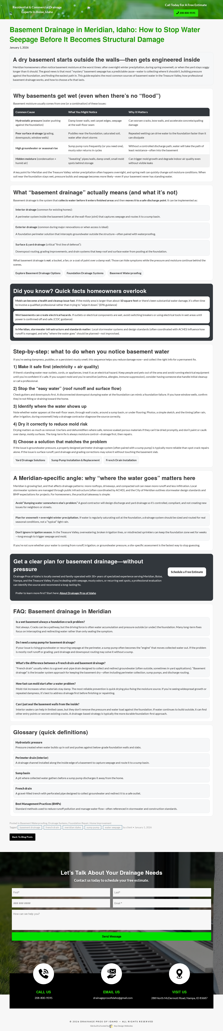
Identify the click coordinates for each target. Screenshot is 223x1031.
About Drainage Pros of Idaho (78, 593)
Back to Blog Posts (22, 836)
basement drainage (30, 827)
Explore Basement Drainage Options (38, 273)
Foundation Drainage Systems (85, 273)
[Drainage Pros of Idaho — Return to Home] (111, 9)
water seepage (112, 827)
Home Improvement (100, 823)
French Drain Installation (121, 460)
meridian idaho (73, 827)
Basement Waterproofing (125, 273)
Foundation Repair (78, 823)
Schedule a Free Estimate (187, 572)
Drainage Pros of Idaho (99, 1021)
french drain (52, 827)
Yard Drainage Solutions (30, 460)
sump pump (93, 827)
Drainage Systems (57, 823)
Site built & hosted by (111, 1026)
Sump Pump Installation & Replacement (75, 460)
